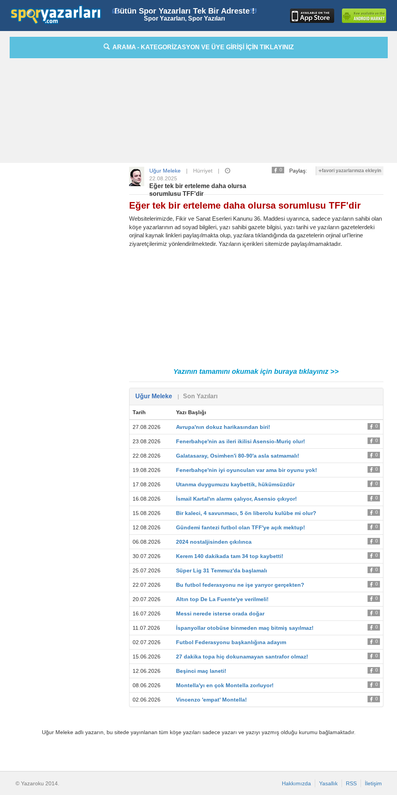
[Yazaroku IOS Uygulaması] (312, 16)
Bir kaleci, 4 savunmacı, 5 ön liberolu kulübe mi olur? (246, 513)
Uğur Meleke (165, 171)
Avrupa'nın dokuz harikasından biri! (223, 427)
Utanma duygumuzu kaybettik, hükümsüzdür (235, 484)
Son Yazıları (200, 396)
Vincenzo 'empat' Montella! (211, 699)
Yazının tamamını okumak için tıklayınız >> (256, 371)
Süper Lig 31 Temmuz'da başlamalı (221, 570)
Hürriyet (202, 171)
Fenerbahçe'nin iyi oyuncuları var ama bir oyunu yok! (246, 470)
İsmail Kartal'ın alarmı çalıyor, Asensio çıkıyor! (236, 499)
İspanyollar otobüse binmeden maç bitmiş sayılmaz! (245, 628)
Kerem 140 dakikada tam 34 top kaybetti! (229, 556)
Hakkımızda (296, 783)
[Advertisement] (198, 112)
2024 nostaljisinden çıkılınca (214, 542)
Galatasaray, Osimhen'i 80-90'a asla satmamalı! (237, 456)
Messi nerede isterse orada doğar (220, 613)
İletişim (373, 783)
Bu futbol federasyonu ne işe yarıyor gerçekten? (240, 585)
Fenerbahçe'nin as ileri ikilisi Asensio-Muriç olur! (240, 441)
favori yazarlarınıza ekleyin (351, 170)
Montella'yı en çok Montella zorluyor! (225, 685)
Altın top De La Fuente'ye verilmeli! (222, 599)
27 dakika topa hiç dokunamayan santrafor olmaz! (242, 656)
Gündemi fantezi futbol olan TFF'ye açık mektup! (240, 527)
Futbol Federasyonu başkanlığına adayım (231, 642)
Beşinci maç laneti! (201, 671)
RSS (351, 783)
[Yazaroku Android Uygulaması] (364, 16)
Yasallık (328, 783)
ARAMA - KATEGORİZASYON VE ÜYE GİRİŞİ (202, 47)
